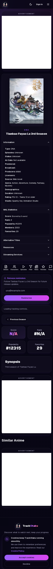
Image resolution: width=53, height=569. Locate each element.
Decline (26, 564)
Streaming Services (12, 255)
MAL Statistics (10, 210)
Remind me (26, 298)
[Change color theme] (30, 4)
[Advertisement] (26, 42)
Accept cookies (26, 557)
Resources (8, 247)
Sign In (39, 4)
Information (8, 142)
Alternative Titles (11, 240)
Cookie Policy (17, 551)
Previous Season (18, 319)
